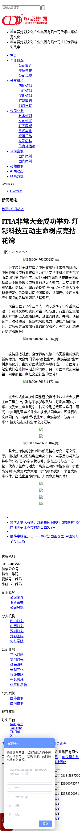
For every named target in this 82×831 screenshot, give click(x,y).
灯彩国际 (25, 101)
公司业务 (17, 111)
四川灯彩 (25, 86)
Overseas (16, 191)
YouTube (16, 728)
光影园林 (25, 141)
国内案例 (25, 161)
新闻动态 (17, 171)
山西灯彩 (25, 91)
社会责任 (59, 743)
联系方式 (17, 176)
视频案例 (17, 166)
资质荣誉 (25, 70)
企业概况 (17, 60)
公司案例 (17, 151)
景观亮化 (25, 131)
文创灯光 (25, 121)
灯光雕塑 (25, 126)
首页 (13, 55)
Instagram (16, 724)
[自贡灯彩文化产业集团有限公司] (25, 24)
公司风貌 (25, 75)
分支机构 (17, 80)
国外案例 (25, 156)
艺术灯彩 (25, 116)
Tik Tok (15, 731)
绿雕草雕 (25, 136)
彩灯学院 (25, 106)
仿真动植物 (27, 146)
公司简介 (25, 65)
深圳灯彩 (25, 96)
